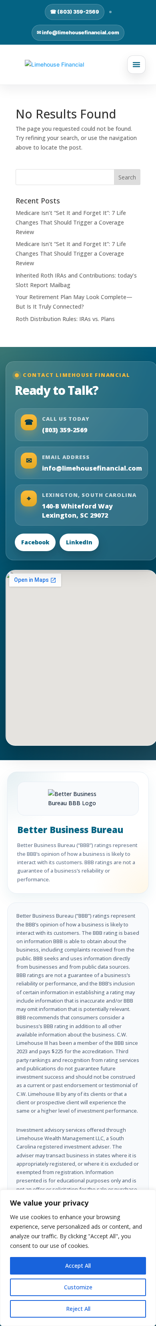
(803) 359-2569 (64, 430)
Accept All (78, 1265)
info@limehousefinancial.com (92, 468)
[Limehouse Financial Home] (78, 64)
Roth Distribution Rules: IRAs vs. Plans (65, 319)
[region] (78, 1258)
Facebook (35, 542)
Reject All (78, 1308)
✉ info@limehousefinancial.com (78, 32)
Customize (78, 1287)
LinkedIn (79, 542)
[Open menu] (136, 64)
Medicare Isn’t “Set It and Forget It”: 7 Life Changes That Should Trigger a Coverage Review (71, 222)
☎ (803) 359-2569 (74, 12)
